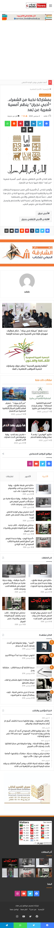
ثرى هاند (18, 906)
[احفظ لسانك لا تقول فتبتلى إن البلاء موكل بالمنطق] (44, 684)
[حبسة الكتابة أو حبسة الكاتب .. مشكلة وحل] (44, 671)
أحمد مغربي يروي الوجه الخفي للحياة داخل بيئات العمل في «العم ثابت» (20, 515)
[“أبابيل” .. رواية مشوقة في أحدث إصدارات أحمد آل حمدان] (44, 647)
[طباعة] (6, 231)
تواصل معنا (14, 909)
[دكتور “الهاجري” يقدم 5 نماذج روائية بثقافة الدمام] (40, 425)
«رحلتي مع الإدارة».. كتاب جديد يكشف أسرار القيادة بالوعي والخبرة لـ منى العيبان (18, 528)
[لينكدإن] (37, 231)
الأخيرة (45, 476)
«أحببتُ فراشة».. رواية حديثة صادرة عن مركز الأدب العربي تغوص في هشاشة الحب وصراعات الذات (18, 501)
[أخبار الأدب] (36, 5)
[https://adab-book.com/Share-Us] (27, 17)
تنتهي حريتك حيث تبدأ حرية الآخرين (19, 655)
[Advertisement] (27, 51)
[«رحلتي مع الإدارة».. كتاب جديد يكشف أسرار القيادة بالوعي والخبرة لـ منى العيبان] (43, 529)
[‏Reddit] (22, 231)
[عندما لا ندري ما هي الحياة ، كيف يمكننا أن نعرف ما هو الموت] (44, 696)
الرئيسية (46, 89)
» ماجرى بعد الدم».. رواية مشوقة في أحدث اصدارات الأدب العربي (15, 437)
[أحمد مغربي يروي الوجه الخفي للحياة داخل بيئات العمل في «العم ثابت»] (43, 516)
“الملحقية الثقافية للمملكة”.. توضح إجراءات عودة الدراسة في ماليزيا (41, 405)
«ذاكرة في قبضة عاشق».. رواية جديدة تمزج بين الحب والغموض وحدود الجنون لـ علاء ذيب (21, 488)
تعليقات (9, 476)
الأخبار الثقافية (35, 89)
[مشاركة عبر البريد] (12, 231)
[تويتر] (42, 231)
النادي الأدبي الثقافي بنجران (34, 219)
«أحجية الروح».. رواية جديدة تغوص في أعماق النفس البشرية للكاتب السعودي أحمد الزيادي (20, 541)
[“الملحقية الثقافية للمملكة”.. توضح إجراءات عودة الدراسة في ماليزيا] (40, 393)
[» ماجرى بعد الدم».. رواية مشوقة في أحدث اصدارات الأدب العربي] (14, 425)
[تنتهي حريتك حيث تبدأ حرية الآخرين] (44, 659)
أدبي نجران (43, 213)
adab (45, 116)
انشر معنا (23, 909)
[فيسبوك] (47, 231)
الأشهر (28, 476)
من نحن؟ (32, 909)
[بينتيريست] (27, 231)
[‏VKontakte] (17, 231)
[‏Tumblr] (32, 231)
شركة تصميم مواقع (31, 906)
